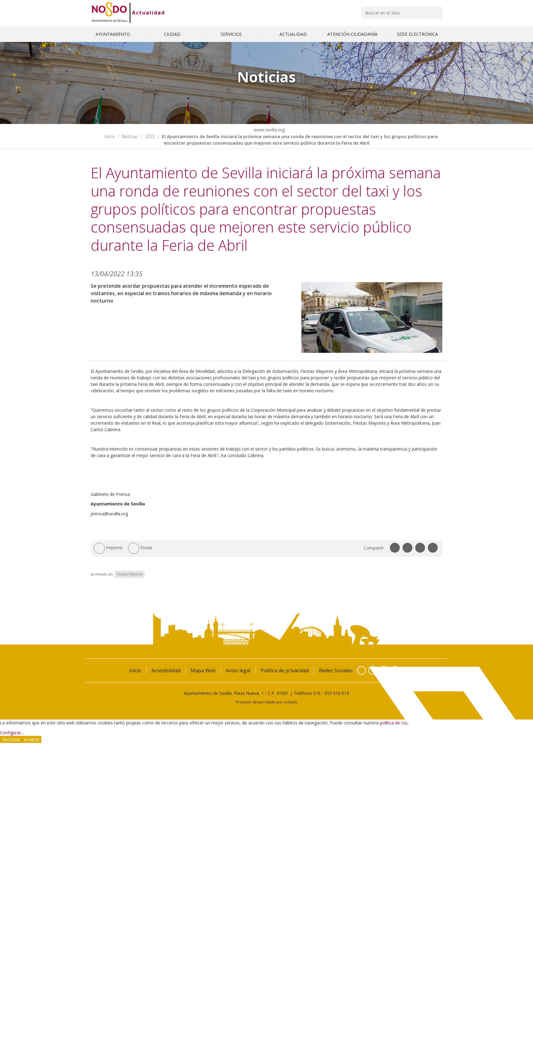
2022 (150, 136)
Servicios (232, 34)
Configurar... (12, 733)
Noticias (130, 136)
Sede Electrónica (417, 34)
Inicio (110, 136)
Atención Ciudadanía (353, 34)
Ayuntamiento (113, 34)
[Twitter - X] (372, 670)
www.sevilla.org (269, 130)
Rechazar (11, 739)
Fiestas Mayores (130, 574)
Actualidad (148, 12)
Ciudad (173, 34)
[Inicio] (109, 12)
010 (316, 693)
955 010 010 (336, 693)
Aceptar (31, 739)
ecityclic (291, 701)
